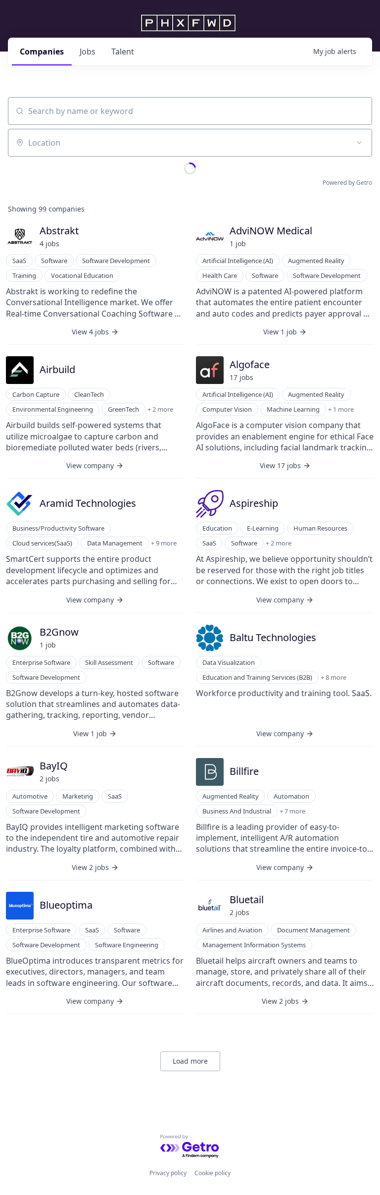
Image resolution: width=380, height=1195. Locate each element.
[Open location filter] (359, 143)
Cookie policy (212, 1173)
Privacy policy (168, 1173)
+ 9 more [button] (164, 543)
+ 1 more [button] (341, 409)
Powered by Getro (347, 182)
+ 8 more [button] (333, 677)
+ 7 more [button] (292, 811)
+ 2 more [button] (160, 409)
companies (42, 51)
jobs (87, 51)
